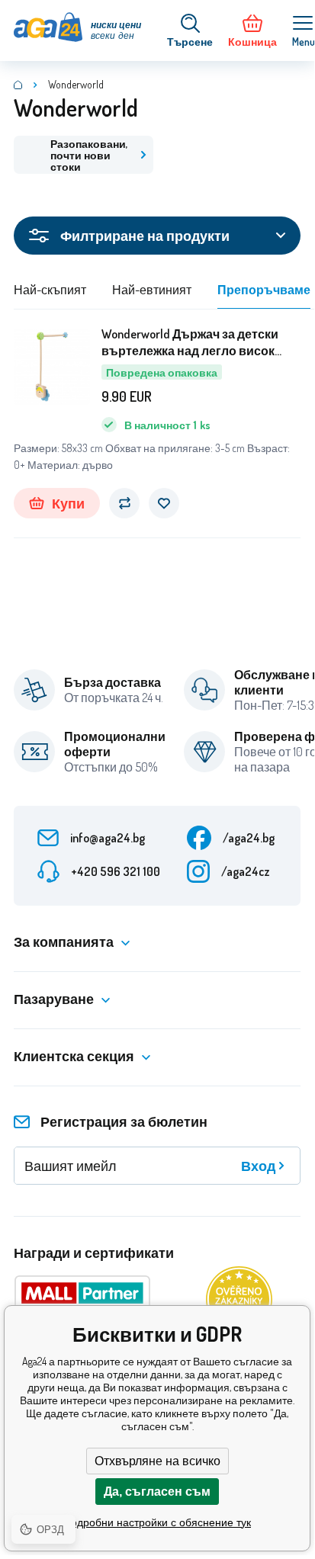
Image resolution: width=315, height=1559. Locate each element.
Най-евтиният (151, 289)
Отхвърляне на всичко (157, 1461)
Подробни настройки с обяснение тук (157, 1522)
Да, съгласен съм (157, 1491)
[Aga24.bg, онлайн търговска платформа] (18, 84)
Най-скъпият (50, 289)
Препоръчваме (263, 289)
